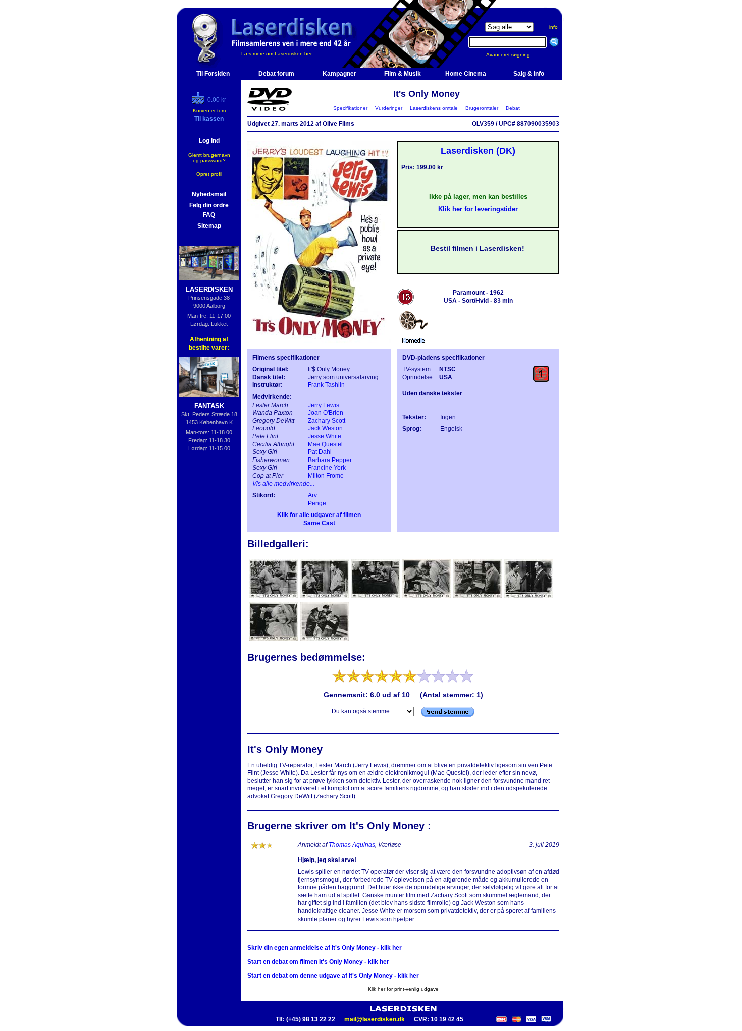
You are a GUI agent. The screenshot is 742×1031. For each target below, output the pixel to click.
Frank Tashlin (326, 384)
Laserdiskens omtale (434, 108)
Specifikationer (350, 108)
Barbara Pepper (330, 460)
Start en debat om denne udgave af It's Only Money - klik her (333, 975)
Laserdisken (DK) (478, 151)
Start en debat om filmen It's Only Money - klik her (318, 961)
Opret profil (209, 174)
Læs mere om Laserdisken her (276, 53)
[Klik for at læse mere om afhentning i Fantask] (209, 377)
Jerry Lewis (323, 405)
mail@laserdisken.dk (374, 1019)
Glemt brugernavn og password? (209, 157)
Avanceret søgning (514, 55)
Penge (317, 503)
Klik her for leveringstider (478, 209)
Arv (312, 495)
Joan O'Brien (325, 412)
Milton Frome (326, 475)
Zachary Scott (326, 420)
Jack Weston (325, 428)
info (553, 27)
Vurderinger (388, 108)
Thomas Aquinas (352, 844)
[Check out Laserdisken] (199, 102)
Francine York (327, 467)
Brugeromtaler (481, 108)
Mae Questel (325, 444)
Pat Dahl (320, 451)
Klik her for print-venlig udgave (403, 989)
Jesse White (324, 436)
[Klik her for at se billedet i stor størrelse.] (273, 596)
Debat (513, 108)
